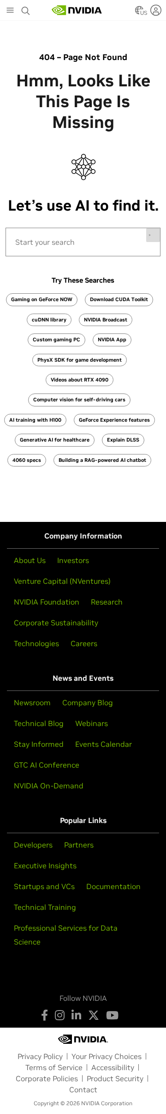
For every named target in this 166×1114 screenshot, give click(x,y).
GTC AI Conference (46, 764)
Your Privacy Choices (106, 1056)
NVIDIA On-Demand (48, 785)
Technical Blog (39, 723)
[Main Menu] (10, 11)
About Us (30, 560)
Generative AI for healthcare (54, 439)
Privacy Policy (40, 1056)
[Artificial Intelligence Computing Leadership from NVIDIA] (77, 10)
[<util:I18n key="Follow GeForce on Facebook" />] (44, 1015)
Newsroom (32, 702)
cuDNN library (49, 319)
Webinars (91, 723)
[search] (83, 242)
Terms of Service (54, 1067)
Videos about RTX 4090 (79, 379)
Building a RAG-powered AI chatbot (102, 460)
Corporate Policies (47, 1078)
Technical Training (45, 907)
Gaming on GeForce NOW (41, 299)
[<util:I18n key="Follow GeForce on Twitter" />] (93, 1015)
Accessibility (112, 1067)
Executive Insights (45, 865)
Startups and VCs (44, 886)
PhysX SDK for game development (79, 360)
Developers (33, 844)
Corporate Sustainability (56, 622)
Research (107, 601)
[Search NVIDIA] (25, 8)
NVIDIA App (112, 339)
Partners (79, 844)
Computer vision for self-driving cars (79, 399)
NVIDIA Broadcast (105, 319)
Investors (73, 560)
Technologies (36, 643)
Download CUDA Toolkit (119, 299)
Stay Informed (39, 744)
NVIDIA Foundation (46, 601)
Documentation (113, 886)
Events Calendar (103, 744)
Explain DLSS (123, 439)
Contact (83, 1089)
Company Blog (87, 702)
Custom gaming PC (56, 339)
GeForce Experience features (114, 420)
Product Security (115, 1078)
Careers (84, 643)
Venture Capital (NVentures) (62, 581)
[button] (139, 13)
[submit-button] (153, 235)
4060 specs (26, 460)
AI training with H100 (35, 420)
